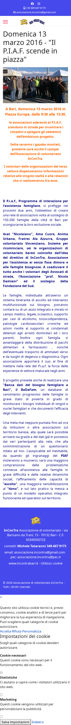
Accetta (6, 631)
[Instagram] (39, 4)
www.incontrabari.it (23, 563)
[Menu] (5, 22)
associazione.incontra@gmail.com (36, 12)
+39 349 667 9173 (36, 8)
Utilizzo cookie (52, 563)
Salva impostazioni (15, 722)
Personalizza (31, 631)
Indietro (38, 722)
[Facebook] (32, 4)
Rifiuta (17, 631)
